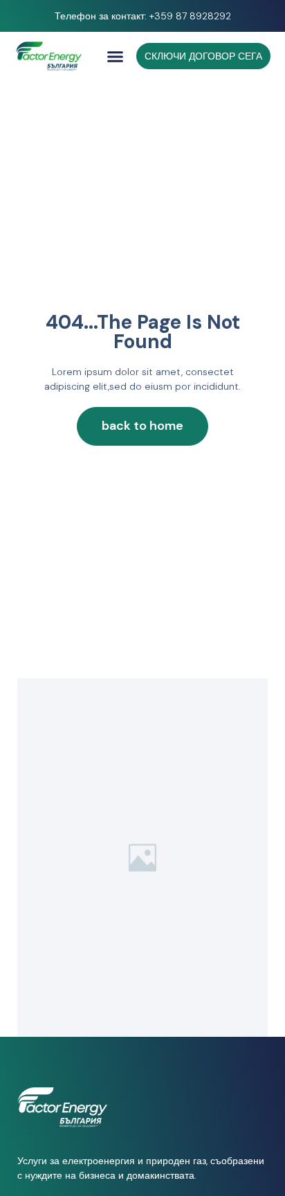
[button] (115, 56)
